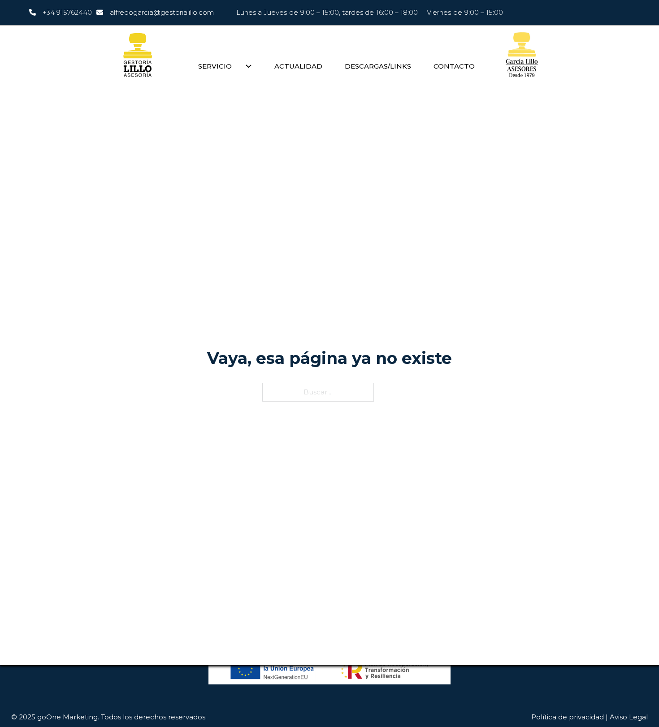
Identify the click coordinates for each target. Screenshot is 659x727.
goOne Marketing (67, 717)
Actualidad (298, 66)
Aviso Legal (629, 717)
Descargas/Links (378, 66)
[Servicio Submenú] (248, 66)
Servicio (215, 66)
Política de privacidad (567, 717)
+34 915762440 (67, 12)
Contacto (454, 66)
